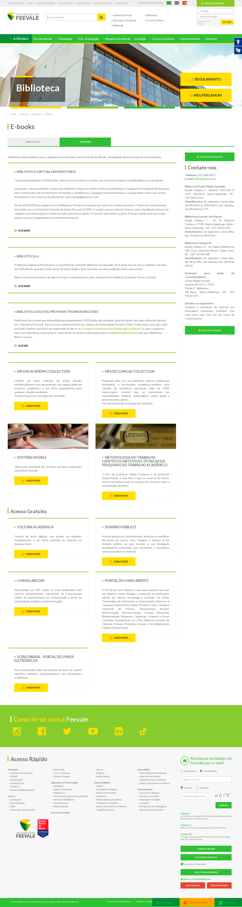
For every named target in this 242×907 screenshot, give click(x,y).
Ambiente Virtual (103, 3)
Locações (144, 803)
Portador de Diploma (63, 799)
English (177, 3)
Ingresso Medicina (62, 789)
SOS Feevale (122, 3)
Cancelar (204, 787)
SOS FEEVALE (193, 885)
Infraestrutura (17, 783)
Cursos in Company (149, 792)
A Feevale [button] (21, 38)
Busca (30, 3)
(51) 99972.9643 (219, 885)
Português (169, 3)
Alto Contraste (65, 3)
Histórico (14, 786)
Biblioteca (151, 15)
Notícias (100, 773)
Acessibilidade (83, 3)
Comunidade (210, 771)
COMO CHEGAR (206, 848)
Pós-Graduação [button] (88, 38)
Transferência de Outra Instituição (70, 796)
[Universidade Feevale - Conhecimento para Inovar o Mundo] (33, 827)
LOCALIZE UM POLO (206, 857)
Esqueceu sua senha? (203, 22)
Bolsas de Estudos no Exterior (111, 806)
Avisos (99, 769)
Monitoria (101, 796)
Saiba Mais (120, 637)
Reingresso (59, 792)
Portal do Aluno (155, 20)
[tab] (166, 902)
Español (184, 3)
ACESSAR (24, 286)
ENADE (13, 776)
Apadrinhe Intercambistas (152, 779)
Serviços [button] (211, 38)
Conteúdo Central (45, 3)
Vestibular (58, 786)
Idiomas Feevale (61, 776)
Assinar (188, 787)
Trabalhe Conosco (105, 809)
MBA (12, 806)
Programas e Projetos (107, 803)
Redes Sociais (103, 776)
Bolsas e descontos (106, 792)
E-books (48, 114)
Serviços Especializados (151, 809)
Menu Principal (16, 3)
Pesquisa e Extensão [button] (117, 38)
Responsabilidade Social (22, 790)
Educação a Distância (124, 20)
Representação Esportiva (109, 799)
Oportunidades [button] (190, 38)
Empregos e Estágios (106, 789)
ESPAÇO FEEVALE (214, 3)
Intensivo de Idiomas (150, 776)
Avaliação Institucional (21, 773)
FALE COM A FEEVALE (206, 872)
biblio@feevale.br (126, 332)
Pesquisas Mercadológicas (153, 806)
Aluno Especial (60, 806)
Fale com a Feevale (211, 330)
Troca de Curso (61, 803)
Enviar (223, 805)
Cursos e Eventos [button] (163, 38)
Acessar (24, 230)
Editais (99, 786)
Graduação (15, 799)
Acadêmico (190, 771)
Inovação (140, 38)
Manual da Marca (146, 902)
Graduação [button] (65, 38)
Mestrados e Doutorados (22, 809)
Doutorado (58, 769)
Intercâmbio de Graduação (153, 773)
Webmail (117, 25)
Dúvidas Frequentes (211, 157)
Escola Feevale (42, 38)
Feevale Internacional (151, 3)
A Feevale (24, 114)
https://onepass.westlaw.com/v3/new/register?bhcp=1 (108, 328)
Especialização (17, 803)
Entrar (227, 22)
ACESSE (23, 345)
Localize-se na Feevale (118, 902)
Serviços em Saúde (149, 796)
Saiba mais (33, 405)
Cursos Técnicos (61, 773)
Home (13, 114)
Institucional (16, 779)
